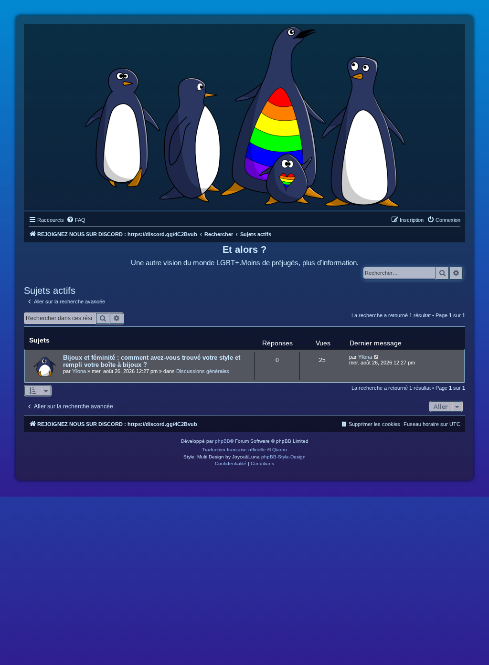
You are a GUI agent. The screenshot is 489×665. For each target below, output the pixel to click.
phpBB (222, 441)
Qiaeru (279, 449)
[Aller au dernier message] (376, 357)
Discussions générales (202, 371)
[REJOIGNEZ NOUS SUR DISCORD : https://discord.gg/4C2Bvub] (245, 115)
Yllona (79, 371)
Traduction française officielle (234, 449)
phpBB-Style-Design (283, 456)
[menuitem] (75, 220)
